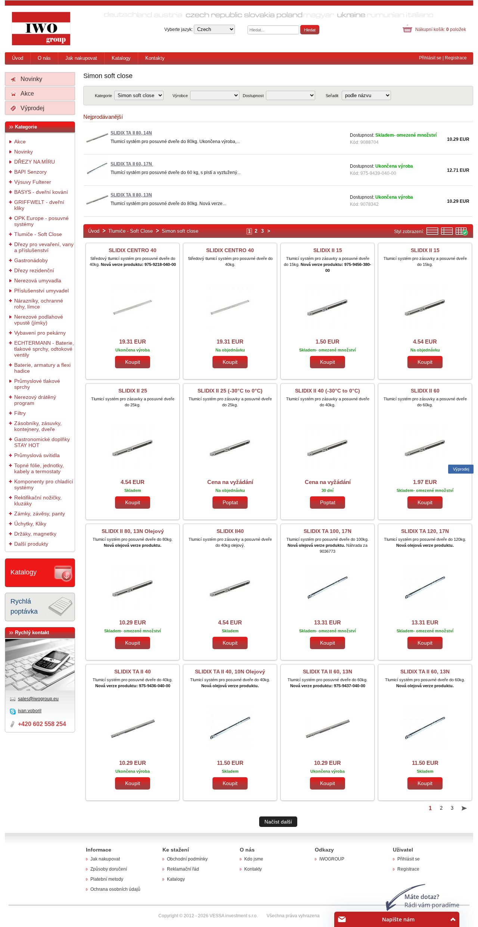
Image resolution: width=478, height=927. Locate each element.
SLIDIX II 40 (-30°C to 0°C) (327, 391)
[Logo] (41, 28)
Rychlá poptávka (24, 606)
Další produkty (31, 544)
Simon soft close (180, 231)
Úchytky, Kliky (30, 524)
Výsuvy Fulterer (32, 182)
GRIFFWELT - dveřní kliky (39, 205)
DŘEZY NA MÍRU (34, 162)
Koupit (132, 362)
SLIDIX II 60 (425, 391)
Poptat (230, 502)
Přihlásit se (430, 58)
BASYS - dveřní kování (41, 192)
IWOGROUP (331, 859)
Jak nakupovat (81, 58)
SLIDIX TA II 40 (132, 672)
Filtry (20, 413)
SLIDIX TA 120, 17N (425, 531)
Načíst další (278, 822)
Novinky (31, 79)
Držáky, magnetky (35, 534)
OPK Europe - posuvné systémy (41, 221)
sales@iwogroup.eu (38, 698)
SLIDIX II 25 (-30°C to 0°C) (230, 391)
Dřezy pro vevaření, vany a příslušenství (44, 247)
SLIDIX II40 (230, 531)
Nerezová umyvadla (37, 280)
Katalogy (121, 58)
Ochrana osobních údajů (115, 889)
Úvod (17, 58)
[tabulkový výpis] (461, 234)
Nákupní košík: (440, 29)
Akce (27, 93)
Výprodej (32, 108)
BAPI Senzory (30, 172)
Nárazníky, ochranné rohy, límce (38, 304)
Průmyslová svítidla (37, 455)
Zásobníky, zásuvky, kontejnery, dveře (38, 426)
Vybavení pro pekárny (40, 333)
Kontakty (155, 58)
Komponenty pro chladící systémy (43, 484)
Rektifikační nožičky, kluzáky (38, 500)
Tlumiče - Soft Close (38, 234)
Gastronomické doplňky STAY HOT (42, 442)
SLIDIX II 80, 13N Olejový (133, 531)
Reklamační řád (183, 869)
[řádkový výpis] (432, 234)
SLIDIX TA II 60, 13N (327, 672)
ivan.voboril (29, 710)
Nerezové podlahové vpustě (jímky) (38, 320)
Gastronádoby (31, 260)
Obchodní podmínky (187, 859)
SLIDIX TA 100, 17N (327, 531)
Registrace (456, 58)
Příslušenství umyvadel (41, 291)
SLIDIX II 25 (132, 391)
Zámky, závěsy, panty (39, 514)
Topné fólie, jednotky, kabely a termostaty (39, 468)
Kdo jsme (253, 859)
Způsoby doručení (108, 869)
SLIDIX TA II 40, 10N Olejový (230, 672)
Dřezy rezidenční (34, 270)
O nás (44, 58)
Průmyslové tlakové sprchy (37, 384)
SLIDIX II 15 (327, 250)
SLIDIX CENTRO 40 (132, 250)
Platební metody (106, 879)
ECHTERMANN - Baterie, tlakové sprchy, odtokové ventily (44, 349)
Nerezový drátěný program (35, 400)
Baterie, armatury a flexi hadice (42, 368)
